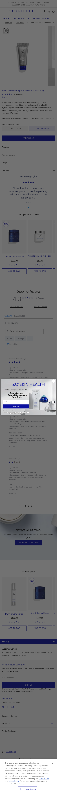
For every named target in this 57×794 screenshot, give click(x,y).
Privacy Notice (13, 781)
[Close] (53, 763)
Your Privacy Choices (28, 789)
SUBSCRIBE (15, 406)
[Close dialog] (53, 381)
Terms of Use (44, 778)
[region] (28, 776)
